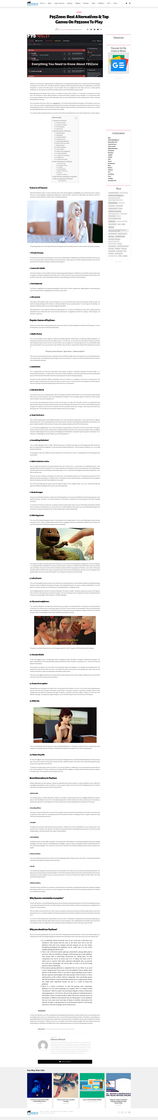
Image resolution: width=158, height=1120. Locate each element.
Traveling (110, 253)
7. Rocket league (60, 145)
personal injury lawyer (123, 246)
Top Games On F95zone (68, 1029)
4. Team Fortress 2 (60, 139)
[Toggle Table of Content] (75, 118)
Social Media (111, 251)
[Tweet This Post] (91, 29)
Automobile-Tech (112, 142)
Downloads (111, 150)
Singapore (123, 248)
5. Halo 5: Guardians (62, 171)
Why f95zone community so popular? (65, 176)
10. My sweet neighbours (63, 151)
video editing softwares (113, 255)
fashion (111, 221)
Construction (119, 205)
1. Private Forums (60, 122)
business (112, 203)
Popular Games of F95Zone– (62, 131)
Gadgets (77, 3)
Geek (93, 3)
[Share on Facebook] (87, 29)
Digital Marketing (112, 148)
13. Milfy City (60, 157)
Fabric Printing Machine (114, 218)
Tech (108, 3)
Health (123, 224)
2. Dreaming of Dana (62, 165)
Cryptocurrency (112, 144)
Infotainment (111, 163)
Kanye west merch (122, 233)
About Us (42, 1111)
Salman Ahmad (64, 29)
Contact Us (47, 1111)
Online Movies (112, 246)
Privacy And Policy (54, 1111)
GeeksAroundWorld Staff (92, 1101)
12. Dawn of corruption (62, 155)
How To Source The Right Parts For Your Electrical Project (117, 230)
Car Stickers (111, 205)
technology (119, 251)
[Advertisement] (118, 103)
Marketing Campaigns (114, 239)
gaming (55, 103)
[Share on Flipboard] (94, 29)
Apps (49, 3)
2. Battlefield (59, 135)
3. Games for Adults (61, 125)
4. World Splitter (61, 169)
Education (110, 152)
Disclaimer (71, 1111)
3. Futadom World (60, 137)
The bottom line (62, 180)
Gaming (69, 3)
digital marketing (114, 211)
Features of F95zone (59, 121)
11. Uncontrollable (61, 153)
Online (120, 243)
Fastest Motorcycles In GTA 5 (121, 221)
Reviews (86, 3)
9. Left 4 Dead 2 (59, 149)
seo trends (111, 248)
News (109, 165)
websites (125, 256)
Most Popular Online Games (113, 241)
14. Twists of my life (61, 159)
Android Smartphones (123, 192)
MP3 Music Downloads (112, 243)
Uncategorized (112, 180)
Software (101, 3)
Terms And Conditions (63, 1111)
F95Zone (47, 1029)
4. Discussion (59, 129)
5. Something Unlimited (62, 141)
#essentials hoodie (113, 192)
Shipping (117, 248)
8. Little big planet (60, 147)
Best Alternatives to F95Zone (62, 161)
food (119, 224)
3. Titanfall (60, 167)
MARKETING (120, 236)
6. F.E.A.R (59, 172)
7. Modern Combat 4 (62, 174)
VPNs (120, 256)
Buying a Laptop (121, 202)
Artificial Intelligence (113, 140)
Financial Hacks (112, 224)
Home (111, 227)
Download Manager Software (113, 213)
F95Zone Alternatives (56, 1029)
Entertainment (112, 216)
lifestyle (111, 236)
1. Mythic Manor (60, 133)
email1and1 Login (124, 213)
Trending (110, 178)
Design (120, 208)
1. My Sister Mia (61, 163)
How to (42, 3)
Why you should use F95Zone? (63, 179)
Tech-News (111, 174)
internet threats (112, 233)
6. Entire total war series (62, 143)
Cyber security (59, 3)
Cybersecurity (112, 208)
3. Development (60, 127)
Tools (115, 3)
